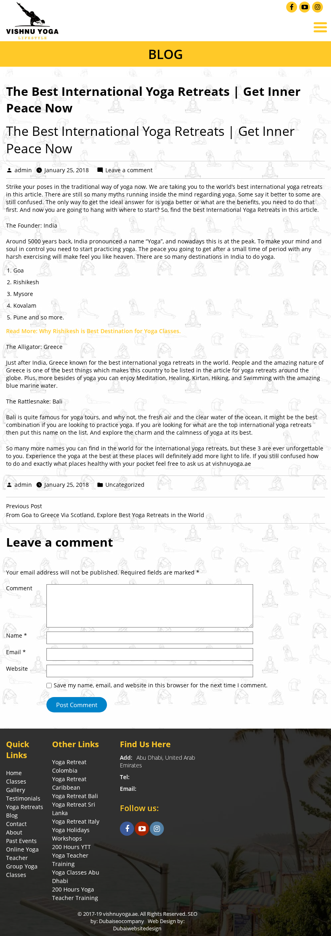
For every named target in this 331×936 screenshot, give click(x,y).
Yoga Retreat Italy (75, 821)
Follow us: (139, 808)
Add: (126, 757)
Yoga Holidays (71, 830)
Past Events (21, 841)
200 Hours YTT (71, 847)
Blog (12, 815)
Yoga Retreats (24, 807)
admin (23, 170)
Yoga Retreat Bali (75, 796)
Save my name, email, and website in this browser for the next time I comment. (161, 685)
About (14, 832)
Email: (128, 788)
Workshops (67, 838)
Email (16, 652)
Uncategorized (125, 484)
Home (14, 773)
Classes (16, 781)
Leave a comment (129, 170)
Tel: (125, 777)
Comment (19, 588)
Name (16, 635)
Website (17, 668)
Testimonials (23, 798)
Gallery (15, 790)
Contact (16, 824)
